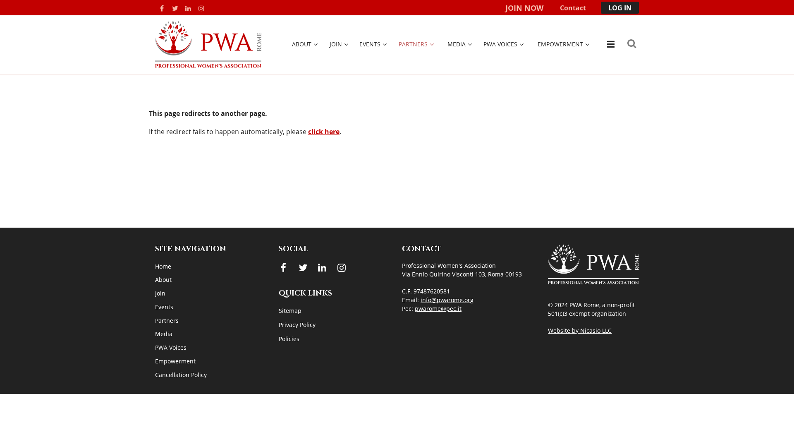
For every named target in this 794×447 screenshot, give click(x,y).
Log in (619, 7)
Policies (289, 339)
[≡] (610, 44)
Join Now (524, 8)
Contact (573, 7)
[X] (175, 8)
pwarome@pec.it (438, 308)
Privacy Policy (297, 325)
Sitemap (290, 311)
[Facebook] (161, 8)
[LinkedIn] (188, 8)
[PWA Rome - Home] (208, 65)
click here (324, 131)
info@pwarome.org (447, 300)
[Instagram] (201, 8)
